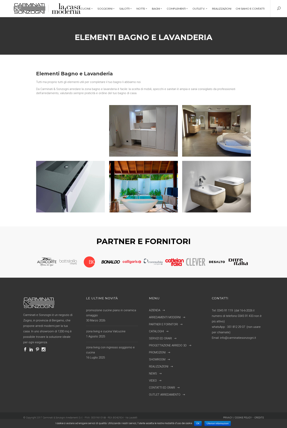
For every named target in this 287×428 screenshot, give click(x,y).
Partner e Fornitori (163, 324)
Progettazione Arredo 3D (168, 345)
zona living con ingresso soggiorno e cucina (110, 350)
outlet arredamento (164, 394)
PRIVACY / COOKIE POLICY (237, 417)
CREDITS (259, 417)
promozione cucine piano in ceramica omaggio (111, 313)
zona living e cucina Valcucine (106, 331)
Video (153, 380)
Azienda (154, 310)
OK (198, 423)
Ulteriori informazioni (218, 423)
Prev (33, 262)
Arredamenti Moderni (165, 317)
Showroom (157, 359)
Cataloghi (156, 331)
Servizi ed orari (160, 338)
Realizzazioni (158, 366)
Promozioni (157, 352)
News (153, 373)
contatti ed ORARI (162, 387)
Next (252, 262)
